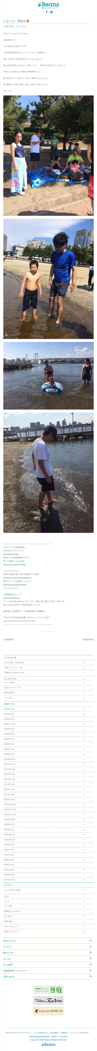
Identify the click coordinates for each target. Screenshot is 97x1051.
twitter (51, 12)
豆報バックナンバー (12, 668)
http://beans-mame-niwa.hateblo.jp (17, 578)
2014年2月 (8, 870)
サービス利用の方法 (40, 1033)
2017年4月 (8, 789)
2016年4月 (8, 830)
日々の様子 (22, 26)
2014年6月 (8, 860)
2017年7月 (8, 774)
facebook (46, 12)
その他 (6, 896)
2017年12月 (8, 759)
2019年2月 (8, 709)
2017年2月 (8, 794)
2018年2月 (8, 749)
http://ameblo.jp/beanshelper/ (15, 585)
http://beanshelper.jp (11, 598)
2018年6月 (8, 729)
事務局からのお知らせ (13, 673)
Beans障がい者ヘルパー (48, 1044)
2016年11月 (8, 809)
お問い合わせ (9, 976)
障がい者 (39, 601)
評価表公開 (8, 693)
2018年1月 (8, 754)
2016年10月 (8, 815)
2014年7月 (8, 855)
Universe (20, 601)
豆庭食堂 (8, 640)
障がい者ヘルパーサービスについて (18, 1033)
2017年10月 (8, 769)
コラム (6, 698)
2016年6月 (8, 824)
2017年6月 (8, 779)
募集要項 (64, 1033)
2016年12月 (8, 804)
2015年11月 (8, 835)
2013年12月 (8, 880)
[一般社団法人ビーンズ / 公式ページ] (48, 5)
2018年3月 (8, 744)
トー (19, 551)
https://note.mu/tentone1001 (14, 565)
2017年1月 (8, 799)
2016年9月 (8, 819)
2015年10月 (8, 840)
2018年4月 (8, 739)
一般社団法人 (8, 594)
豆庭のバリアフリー (11, 688)
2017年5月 (8, 784)
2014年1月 (8, 875)
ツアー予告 (8, 683)
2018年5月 (8, 734)
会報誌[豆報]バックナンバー (15, 971)
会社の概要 (54, 1033)
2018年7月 (8, 724)
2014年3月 (8, 865)
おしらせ (7, 959)
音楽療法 (40, 611)
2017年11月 (8, 764)
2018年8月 (8, 719)
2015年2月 (8, 850)
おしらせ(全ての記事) (12, 662)
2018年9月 (8, 714)
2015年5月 (8, 845)
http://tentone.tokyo (11, 554)
